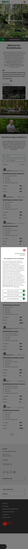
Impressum (22, 255)
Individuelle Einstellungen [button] (13, 294)
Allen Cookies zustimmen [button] (13, 291)
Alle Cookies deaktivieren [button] (13, 298)
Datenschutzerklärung (20, 253)
